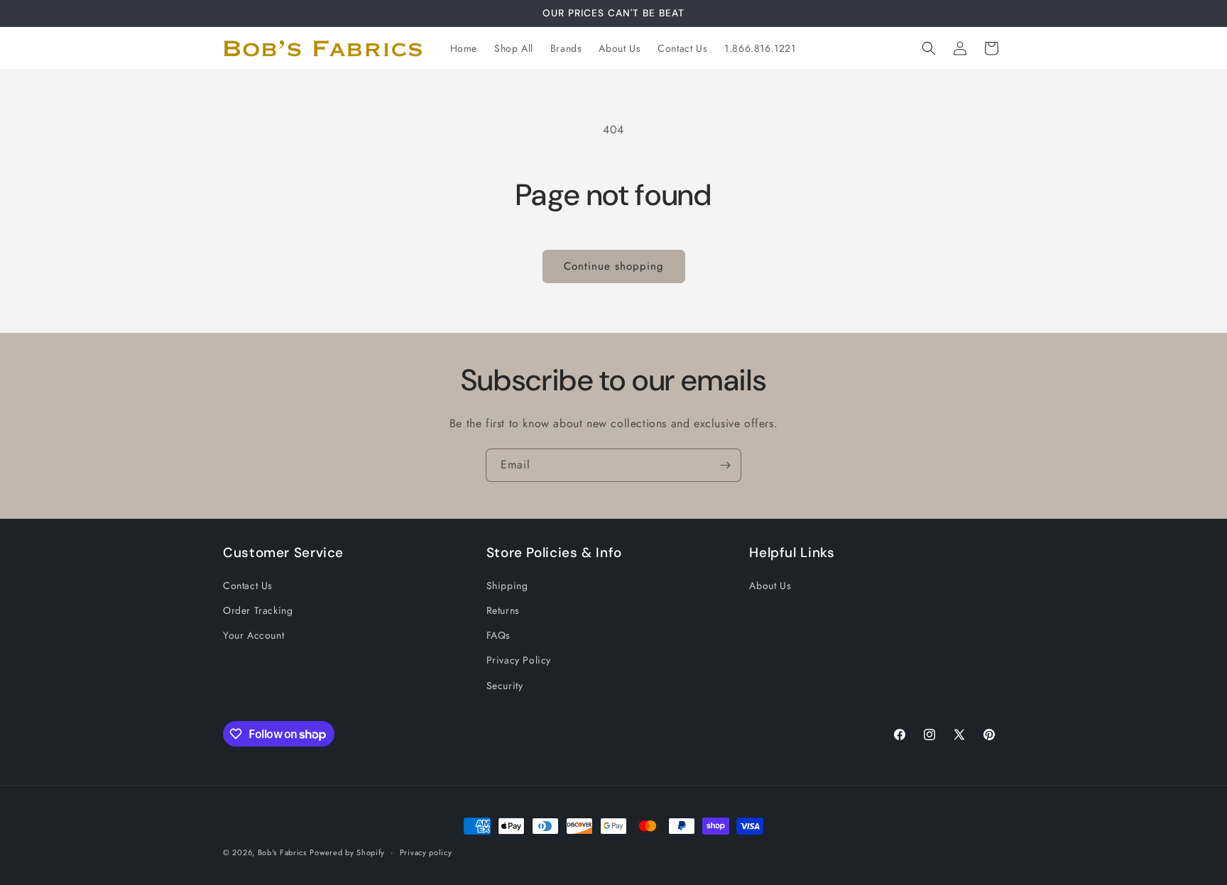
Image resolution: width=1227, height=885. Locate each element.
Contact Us (248, 585)
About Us (770, 585)
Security (504, 685)
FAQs (498, 635)
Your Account (253, 635)
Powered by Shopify (347, 852)
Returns (503, 610)
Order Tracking (258, 610)
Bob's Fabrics (282, 852)
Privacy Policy (518, 660)
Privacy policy (426, 852)
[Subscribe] (725, 465)
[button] (928, 48)
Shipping (507, 585)
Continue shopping (614, 266)
